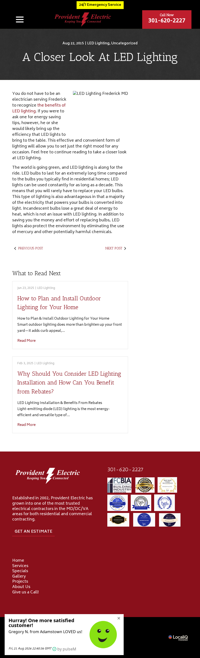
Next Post (113, 248)
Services (20, 566)
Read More (26, 341)
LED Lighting (98, 43)
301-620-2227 (125, 469)
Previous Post (30, 248)
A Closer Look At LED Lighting (100, 57)
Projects (20, 581)
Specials (20, 571)
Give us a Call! (25, 592)
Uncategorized (124, 43)
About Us (21, 587)
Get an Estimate (33, 531)
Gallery (19, 576)
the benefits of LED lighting (39, 108)
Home (18, 560)
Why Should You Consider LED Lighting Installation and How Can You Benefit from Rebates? (69, 382)
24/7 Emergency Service (100, 5)
